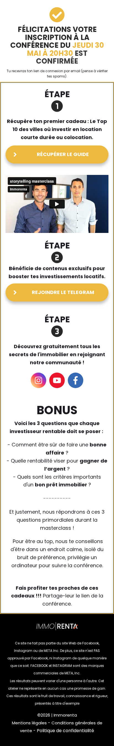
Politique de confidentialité (65, 730)
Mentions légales (29, 723)
